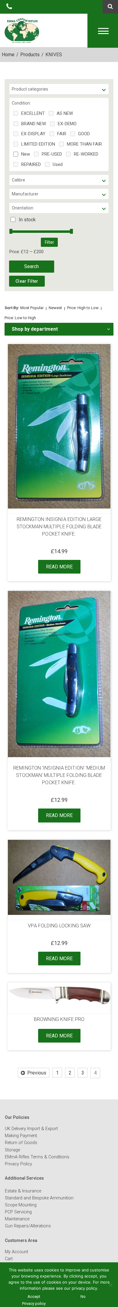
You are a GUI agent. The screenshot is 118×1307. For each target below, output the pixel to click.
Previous (36, 1073)
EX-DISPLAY (33, 133)
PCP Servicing (18, 1212)
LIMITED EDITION (38, 144)
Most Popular (32, 307)
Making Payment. (21, 1135)
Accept (34, 1296)
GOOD (84, 133)
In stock (27, 219)
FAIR (61, 133)
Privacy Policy (18, 1164)
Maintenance (17, 1219)
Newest (55, 307)
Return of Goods (21, 1142)
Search (31, 266)
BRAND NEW (33, 123)
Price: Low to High (20, 318)
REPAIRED (31, 164)
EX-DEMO (67, 123)
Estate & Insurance (23, 1191)
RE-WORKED (86, 154)
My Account (16, 1251)
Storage (12, 1150)
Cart (9, 1258)
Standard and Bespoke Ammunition (39, 1198)
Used (58, 164)
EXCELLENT (33, 113)
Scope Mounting (21, 1205)
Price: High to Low (83, 307)
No (83, 1296)
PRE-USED (52, 154)
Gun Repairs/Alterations (28, 1226)
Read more (59, 567)
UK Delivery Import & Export (31, 1128)
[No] (110, 1285)
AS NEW (65, 113)
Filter (49, 242)
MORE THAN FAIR (84, 144)
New (25, 154)
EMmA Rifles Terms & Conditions (37, 1157)
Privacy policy (34, 1303)
